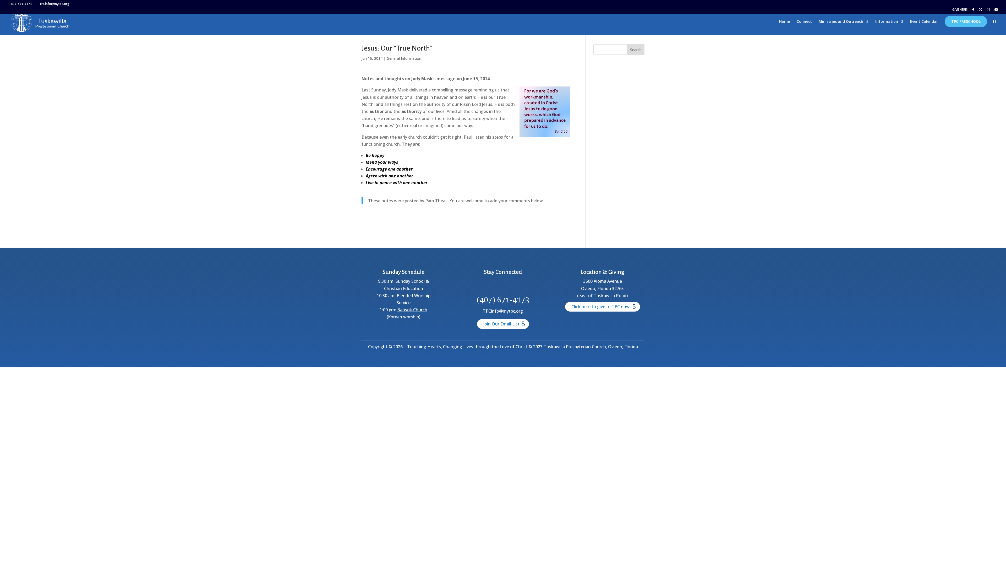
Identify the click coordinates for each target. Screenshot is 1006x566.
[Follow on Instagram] (509, 286)
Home (784, 22)
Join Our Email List (501, 324)
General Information (404, 58)
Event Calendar (924, 22)
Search (636, 49)
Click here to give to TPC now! (601, 306)
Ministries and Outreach (841, 22)
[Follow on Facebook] (484, 286)
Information (886, 22)
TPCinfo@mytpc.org (503, 311)
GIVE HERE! (959, 10)
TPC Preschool (966, 21)
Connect (804, 22)
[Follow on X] (496, 286)
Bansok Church (412, 310)
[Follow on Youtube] (522, 286)
